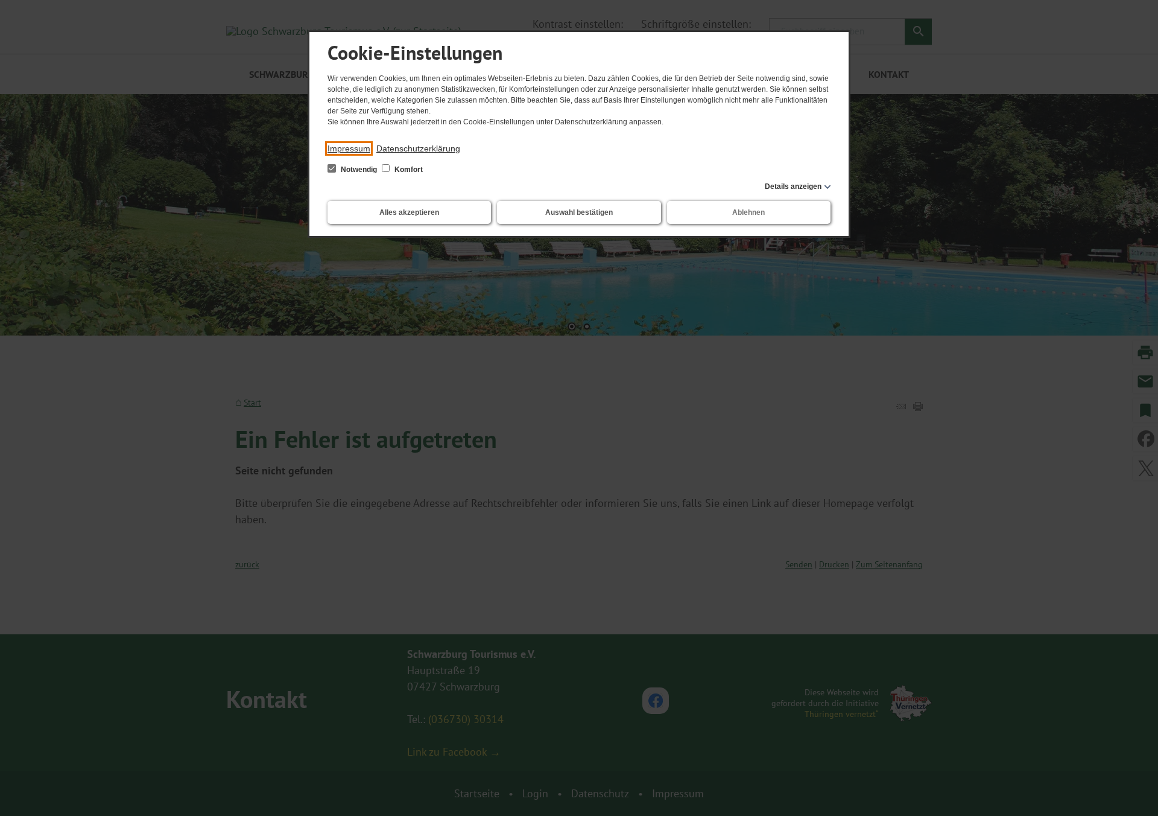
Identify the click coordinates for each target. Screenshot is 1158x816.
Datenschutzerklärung (418, 148)
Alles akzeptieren (409, 212)
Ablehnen (748, 212)
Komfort (408, 169)
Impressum (348, 148)
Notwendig (359, 169)
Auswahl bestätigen (579, 212)
